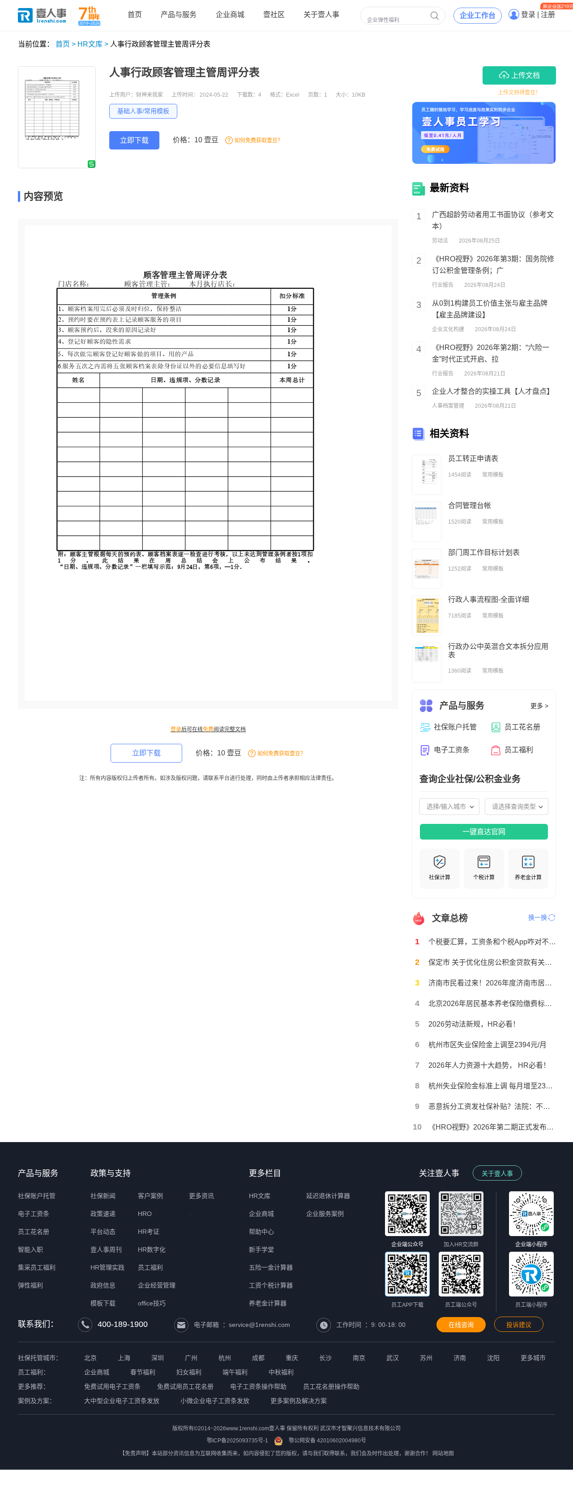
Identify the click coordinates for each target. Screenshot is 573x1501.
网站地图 (443, 1453)
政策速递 (102, 1213)
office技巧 (152, 1303)
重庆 (292, 1357)
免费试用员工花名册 (185, 1386)
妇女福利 (188, 1372)
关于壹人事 (497, 1173)
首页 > (66, 44)
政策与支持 (110, 1173)
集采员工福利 (37, 1267)
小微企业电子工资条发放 (214, 1400)
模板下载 (102, 1303)
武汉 (392, 1357)
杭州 (224, 1357)
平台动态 (102, 1231)
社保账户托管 (37, 1195)
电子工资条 (33, 1213)
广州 (191, 1357)
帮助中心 (261, 1231)
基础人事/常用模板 (143, 111)
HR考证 (148, 1231)
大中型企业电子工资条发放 (121, 1400)
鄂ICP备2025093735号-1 (237, 1440)
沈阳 (493, 1357)
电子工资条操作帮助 (258, 1386)
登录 (176, 729)
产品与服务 (38, 1173)
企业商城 (261, 1213)
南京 (359, 1357)
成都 (258, 1357)
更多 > (539, 705)
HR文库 (259, 1195)
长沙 (325, 1357)
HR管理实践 (107, 1267)
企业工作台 (478, 15)
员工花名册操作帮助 (331, 1386)
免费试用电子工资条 (112, 1386)
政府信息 (102, 1285)
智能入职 (30, 1249)
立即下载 (134, 140)
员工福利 (150, 1267)
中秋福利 (281, 1372)
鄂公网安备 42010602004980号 (327, 1440)
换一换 (537, 917)
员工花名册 (33, 1231)
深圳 (157, 1357)
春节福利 (142, 1372)
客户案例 (150, 1195)
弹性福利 (30, 1285)
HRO (145, 1213)
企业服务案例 (325, 1213)
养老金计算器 (267, 1303)
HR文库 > (92, 44)
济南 (459, 1357)
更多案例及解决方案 (298, 1400)
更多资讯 (201, 1195)
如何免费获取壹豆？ (259, 140)
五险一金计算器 (271, 1267)
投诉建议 (518, 1324)
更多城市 (533, 1357)
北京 (90, 1357)
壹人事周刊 (106, 1249)
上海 (124, 1357)
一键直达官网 (483, 832)
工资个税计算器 (271, 1285)
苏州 (426, 1357)
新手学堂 (261, 1249)
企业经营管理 (156, 1285)
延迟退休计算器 (328, 1195)
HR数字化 (152, 1249)
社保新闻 (102, 1195)
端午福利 (235, 1372)
